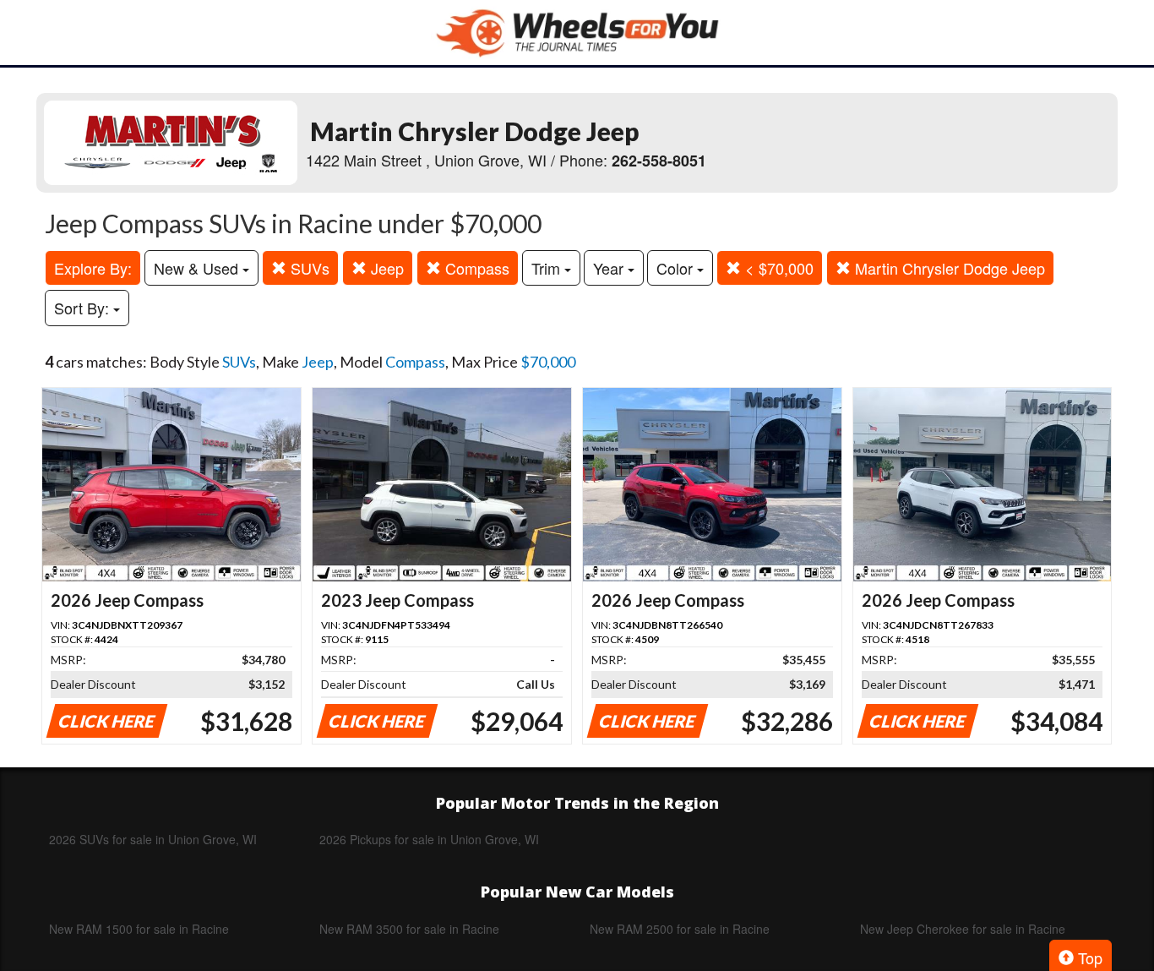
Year (610, 268)
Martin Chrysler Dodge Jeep (948, 268)
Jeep (385, 268)
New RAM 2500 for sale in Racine (680, 928)
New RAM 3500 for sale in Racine (409, 928)
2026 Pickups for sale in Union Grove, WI (429, 839)
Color (676, 268)
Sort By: (83, 308)
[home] (577, 32)
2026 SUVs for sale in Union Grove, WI (153, 839)
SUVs (307, 268)
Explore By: (93, 268)
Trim (547, 268)
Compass (475, 268)
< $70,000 (777, 268)
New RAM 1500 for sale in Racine (139, 928)
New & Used (198, 268)
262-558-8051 (659, 161)
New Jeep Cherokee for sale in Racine (962, 928)
